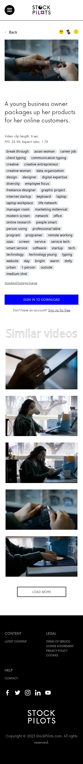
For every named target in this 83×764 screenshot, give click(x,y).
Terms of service (58, 641)
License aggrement (60, 646)
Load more (41, 591)
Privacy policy (57, 650)
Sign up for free (59, 310)
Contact (11, 678)
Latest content (16, 641)
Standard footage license (21, 283)
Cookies (52, 655)
